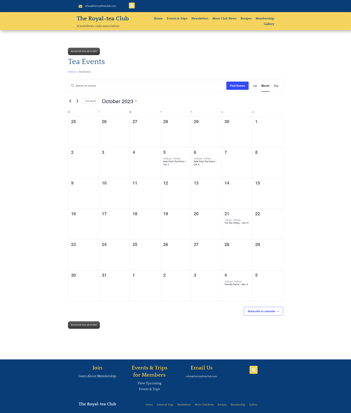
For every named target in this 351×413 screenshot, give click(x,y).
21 (226, 213)
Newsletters (199, 18)
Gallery (269, 24)
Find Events (237, 85)
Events (72, 71)
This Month (90, 100)
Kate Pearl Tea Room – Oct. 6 (205, 163)
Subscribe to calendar (261, 311)
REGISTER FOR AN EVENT (84, 51)
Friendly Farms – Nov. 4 (236, 284)
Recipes (246, 18)
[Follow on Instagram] (132, 5)
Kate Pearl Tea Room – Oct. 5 (174, 163)
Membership (265, 18)
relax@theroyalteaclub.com (100, 6)
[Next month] (77, 101)
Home (158, 18)
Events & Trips (177, 18)
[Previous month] (70, 101)
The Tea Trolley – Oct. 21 (236, 222)
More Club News (224, 18)
